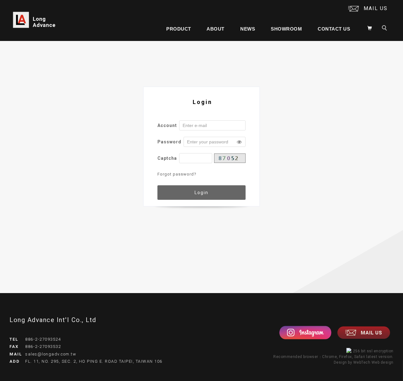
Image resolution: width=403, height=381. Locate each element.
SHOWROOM (286, 29)
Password (169, 141)
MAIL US (376, 8)
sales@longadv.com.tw (50, 354)
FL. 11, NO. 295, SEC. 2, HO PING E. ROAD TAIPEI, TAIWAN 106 (93, 361)
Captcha (167, 158)
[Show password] (239, 141)
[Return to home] (34, 20)
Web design (383, 362)
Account (167, 125)
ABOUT (215, 29)
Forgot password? (176, 174)
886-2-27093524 (43, 339)
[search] (385, 29)
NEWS (247, 29)
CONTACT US (334, 29)
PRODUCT (178, 29)
